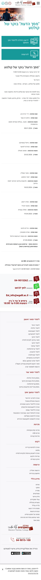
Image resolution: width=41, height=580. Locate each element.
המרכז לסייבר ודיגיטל (32, 398)
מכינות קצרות (35, 436)
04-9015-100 (23, 540)
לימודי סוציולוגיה (34, 355)
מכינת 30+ (36, 433)
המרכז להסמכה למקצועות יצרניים (28, 419)
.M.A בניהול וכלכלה (33, 378)
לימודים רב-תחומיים (33, 358)
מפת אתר (36, 520)
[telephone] (9, 3)
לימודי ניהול (36, 325)
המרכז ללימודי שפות (33, 410)
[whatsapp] (2, 3)
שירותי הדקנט (35, 456)
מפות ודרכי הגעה (34, 508)
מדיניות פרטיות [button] (33, 573)
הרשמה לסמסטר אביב (32, 367)
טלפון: (30, 281)
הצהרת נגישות (35, 511)
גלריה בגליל (36, 505)
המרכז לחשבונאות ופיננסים (30, 407)
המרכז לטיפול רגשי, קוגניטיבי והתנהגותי (26, 413)
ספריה (37, 490)
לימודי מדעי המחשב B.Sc (31, 361)
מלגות (38, 450)
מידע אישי (36, 496)
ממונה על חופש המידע (32, 514)
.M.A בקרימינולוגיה (33, 384)
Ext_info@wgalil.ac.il (17, 295)
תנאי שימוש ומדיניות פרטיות (30, 517)
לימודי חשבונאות (34, 331)
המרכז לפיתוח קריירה (32, 447)
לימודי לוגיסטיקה (34, 334)
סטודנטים (36, 493)
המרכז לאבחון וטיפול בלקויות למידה (28, 453)
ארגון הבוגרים (35, 459)
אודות (38, 484)
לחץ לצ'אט (20, 288)
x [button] (2, 569)
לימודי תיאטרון (35, 352)
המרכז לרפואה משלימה (32, 416)
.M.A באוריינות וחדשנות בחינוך (29, 387)
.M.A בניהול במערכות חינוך (31, 381)
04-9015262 (21, 280)
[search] (6, 3)
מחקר (38, 487)
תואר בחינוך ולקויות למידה (31, 340)
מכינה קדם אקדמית (33, 430)
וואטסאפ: (29, 288)
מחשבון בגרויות (34, 473)
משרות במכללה (34, 502)
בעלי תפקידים (35, 499)
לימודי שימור (35, 346)
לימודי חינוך (36, 337)
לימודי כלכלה (35, 328)
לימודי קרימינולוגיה (33, 349)
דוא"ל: (31, 295)
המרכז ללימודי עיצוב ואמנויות (30, 404)
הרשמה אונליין (35, 470)
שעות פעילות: (30, 302)
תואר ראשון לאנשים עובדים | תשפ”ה (27, 364)
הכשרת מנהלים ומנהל (32, 401)
